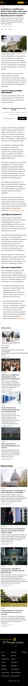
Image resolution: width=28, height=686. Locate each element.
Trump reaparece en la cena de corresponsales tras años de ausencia (12, 612)
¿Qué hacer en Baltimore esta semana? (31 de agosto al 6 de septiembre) (10, 377)
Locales (3, 405)
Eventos (3, 662)
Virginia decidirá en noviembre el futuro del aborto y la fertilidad (13, 491)
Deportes (13, 655)
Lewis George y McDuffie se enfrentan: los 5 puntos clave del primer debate (12, 571)
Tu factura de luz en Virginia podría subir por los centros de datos (10, 410)
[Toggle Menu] (26, 2)
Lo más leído (14, 662)
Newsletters (14, 665)
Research (24, 652)
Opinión (13, 658)
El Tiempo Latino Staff (6, 26)
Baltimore (4, 372)
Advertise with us (15, 675)
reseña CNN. (21, 318)
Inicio (2, 652)
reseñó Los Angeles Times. (17, 210)
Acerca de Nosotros (16, 672)
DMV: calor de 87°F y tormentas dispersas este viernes (10, 446)
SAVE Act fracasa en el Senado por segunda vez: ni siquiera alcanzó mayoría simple (13, 531)
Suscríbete (20, 2)
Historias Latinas (5, 672)
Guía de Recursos (5, 675)
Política (3, 6)
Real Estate (4, 669)
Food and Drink (5, 658)
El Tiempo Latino (5, 356)
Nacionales (4, 526)
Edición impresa (15, 669)
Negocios (3, 665)
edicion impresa (5, 345)
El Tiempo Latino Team (7, 389)
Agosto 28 (4, 347)
